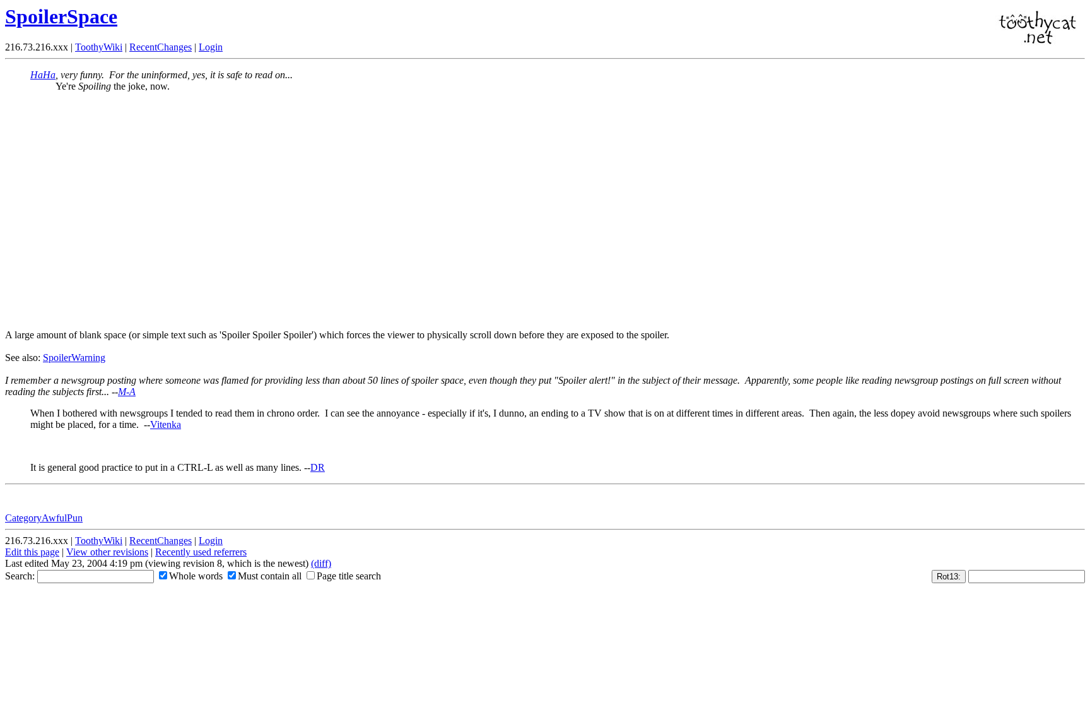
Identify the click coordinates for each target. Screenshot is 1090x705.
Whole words (196, 576)
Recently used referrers (201, 552)
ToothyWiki (98, 47)
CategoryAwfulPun (44, 517)
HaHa (43, 74)
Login (211, 47)
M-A (127, 391)
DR (317, 467)
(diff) (321, 563)
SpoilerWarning (74, 357)
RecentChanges (160, 47)
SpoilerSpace (61, 16)
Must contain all (270, 576)
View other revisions (107, 552)
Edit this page (32, 552)
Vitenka (165, 424)
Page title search (349, 576)
